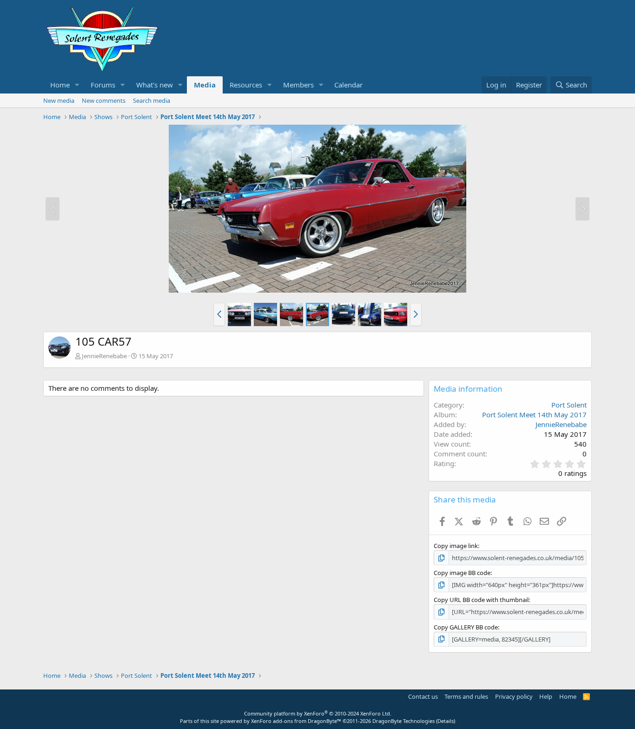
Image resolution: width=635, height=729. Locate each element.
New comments (104, 100)
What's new (154, 84)
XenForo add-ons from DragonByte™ (296, 720)
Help (545, 696)
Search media (151, 100)
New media (58, 100)
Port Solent (569, 404)
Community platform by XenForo (317, 713)
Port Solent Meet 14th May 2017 (534, 414)
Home (60, 84)
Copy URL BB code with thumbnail (481, 599)
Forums (103, 84)
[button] (77, 85)
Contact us (423, 696)
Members (298, 84)
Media (205, 84)
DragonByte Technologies (403, 720)
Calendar (348, 84)
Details (445, 720)
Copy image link (456, 546)
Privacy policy (514, 696)
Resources (246, 84)
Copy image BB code (462, 572)
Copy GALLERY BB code (466, 627)
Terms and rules (466, 696)
